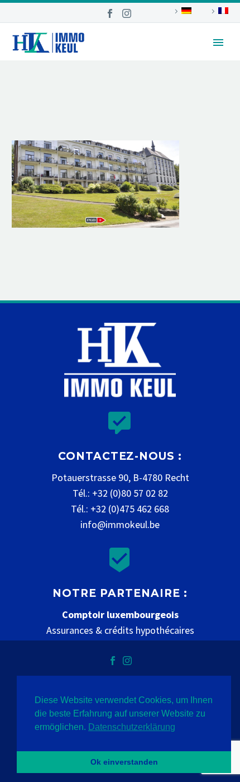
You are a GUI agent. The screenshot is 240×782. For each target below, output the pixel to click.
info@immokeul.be (120, 524)
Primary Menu (218, 42)
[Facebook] (110, 13)
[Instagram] (126, 13)
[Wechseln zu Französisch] (218, 11)
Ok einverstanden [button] (124, 761)
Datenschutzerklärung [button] (131, 727)
